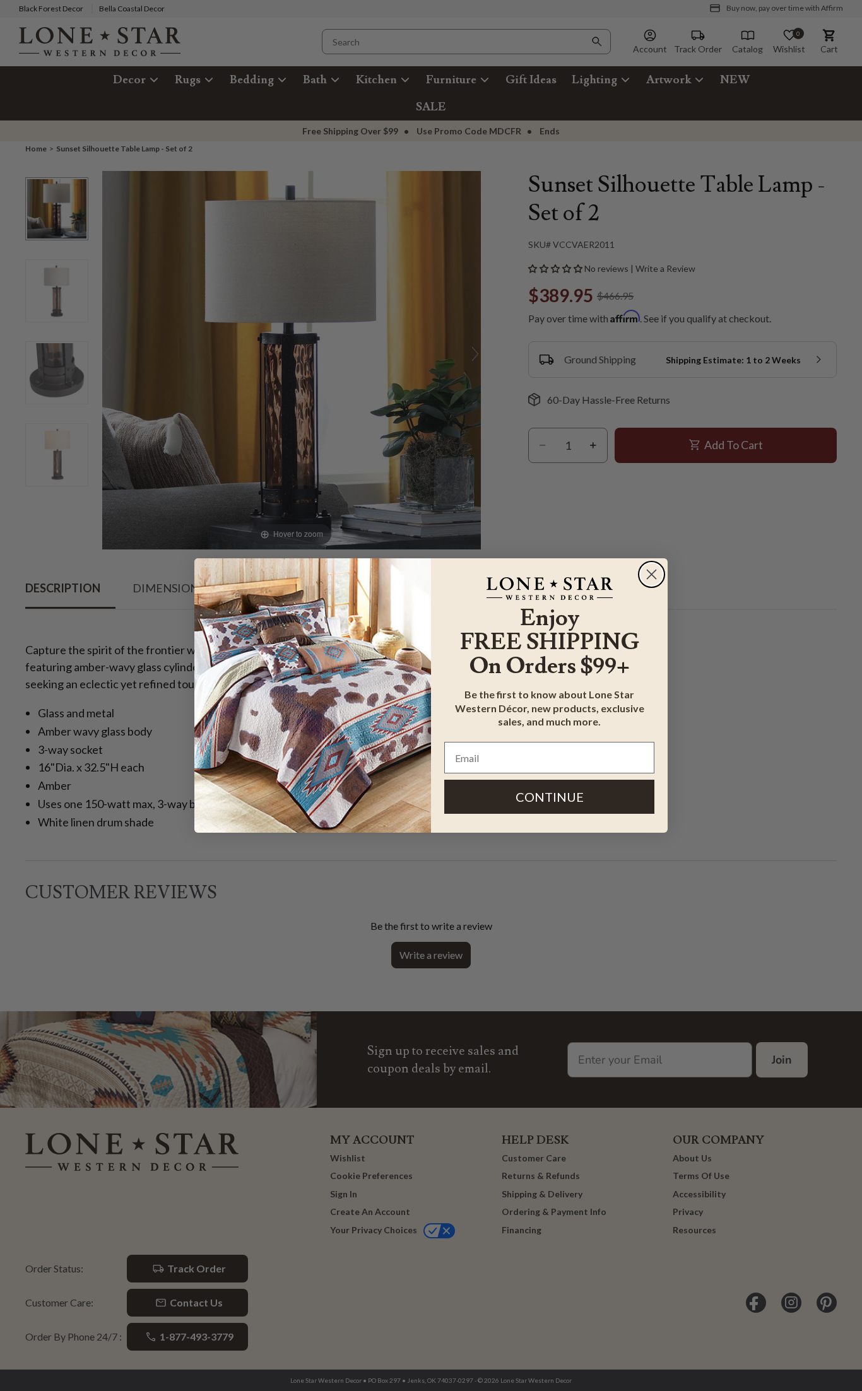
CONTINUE (550, 796)
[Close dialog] (652, 574)
